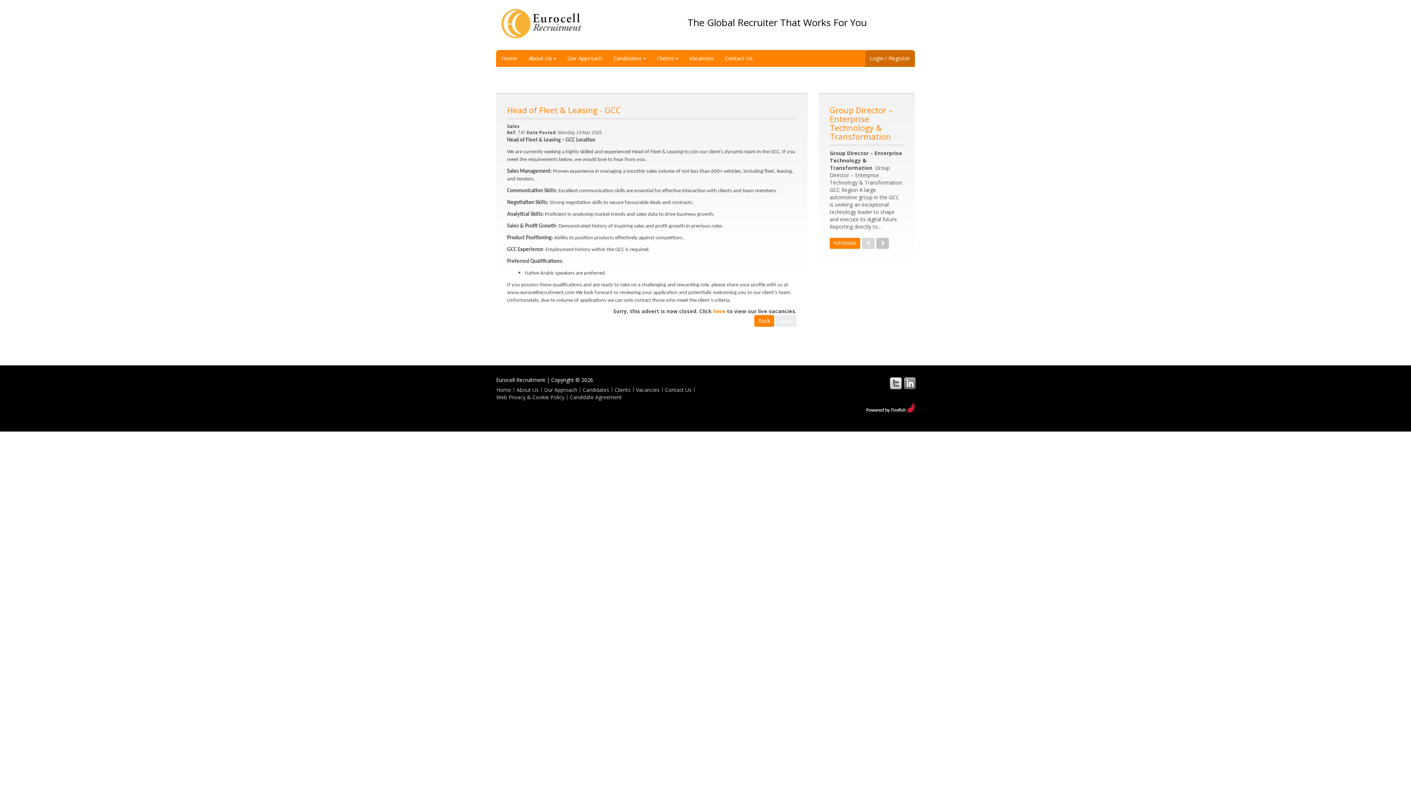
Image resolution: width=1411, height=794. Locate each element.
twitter (896, 383)
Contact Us (739, 58)
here (719, 311)
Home (509, 58)
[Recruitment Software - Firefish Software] (890, 406)
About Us (540, 58)
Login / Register (890, 58)
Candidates (627, 58)
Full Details (845, 243)
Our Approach (584, 58)
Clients (665, 58)
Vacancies (701, 58)
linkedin (910, 383)
